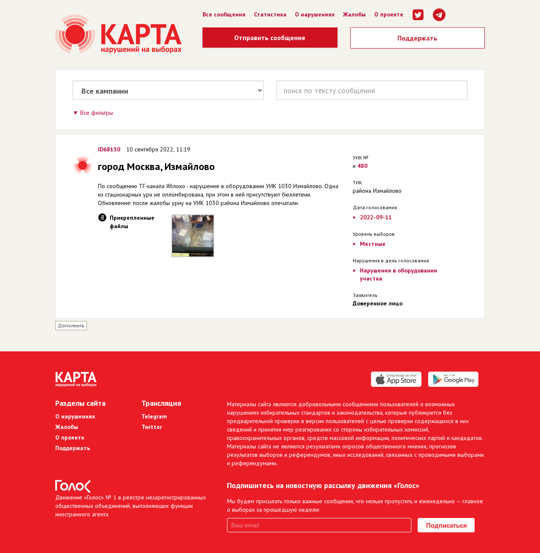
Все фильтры (96, 112)
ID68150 (109, 149)
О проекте (388, 14)
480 (362, 166)
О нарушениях (315, 14)
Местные (373, 244)
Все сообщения (224, 14)
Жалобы (354, 14)
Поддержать (417, 38)
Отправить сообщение (269, 37)
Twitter (151, 427)
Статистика (270, 14)
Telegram (154, 416)
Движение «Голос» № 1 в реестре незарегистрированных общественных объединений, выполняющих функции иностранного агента (130, 506)
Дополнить (71, 325)
